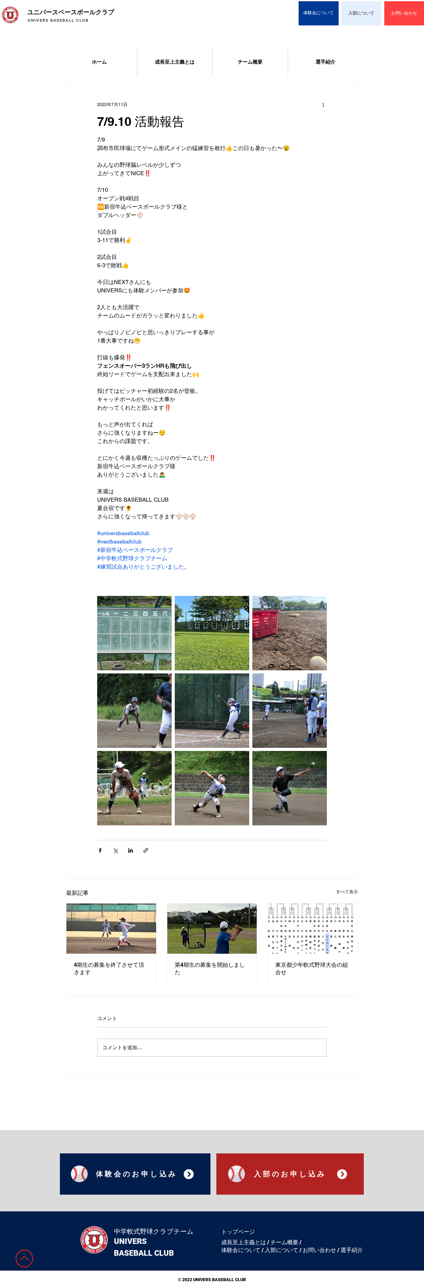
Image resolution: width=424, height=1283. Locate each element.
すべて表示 (347, 891)
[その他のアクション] (323, 104)
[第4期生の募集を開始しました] (212, 928)
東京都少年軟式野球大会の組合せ (311, 968)
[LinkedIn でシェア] (130, 850)
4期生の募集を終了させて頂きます (109, 968)
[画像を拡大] (134, 633)
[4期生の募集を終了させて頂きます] (111, 928)
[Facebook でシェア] (100, 850)
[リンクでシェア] (146, 850)
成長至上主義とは (243, 1242)
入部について (281, 1250)
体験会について (240, 1250)
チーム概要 (284, 1242)
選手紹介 (352, 1250)
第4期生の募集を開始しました (210, 968)
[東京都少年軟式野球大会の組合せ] (313, 928)
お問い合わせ (319, 1250)
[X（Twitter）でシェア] (115, 850)
